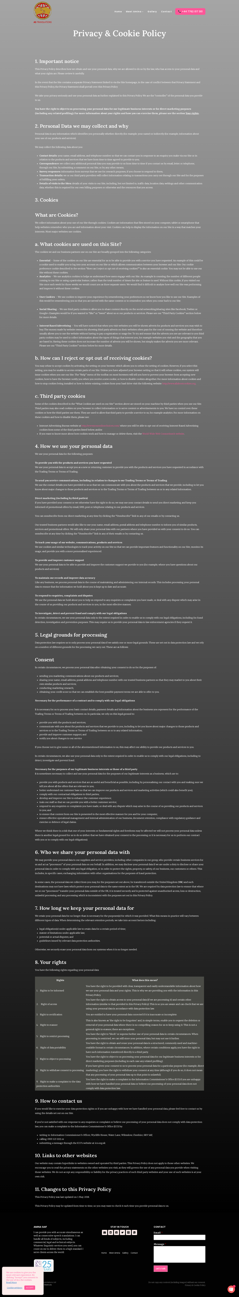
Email (158, 1232)
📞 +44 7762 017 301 (190, 11)
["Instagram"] (128, 1232)
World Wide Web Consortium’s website (163, 433)
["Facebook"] (116, 1232)
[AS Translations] (43, 12)
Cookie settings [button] (14, 1287)
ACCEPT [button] (29, 1287)
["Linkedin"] (110, 1232)
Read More (11, 1282)
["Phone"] (134, 1232)
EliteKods (48, 1284)
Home (118, 11)
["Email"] (104, 1232)
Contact (166, 11)
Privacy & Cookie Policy (195, 1285)
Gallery (152, 11)
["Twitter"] (122, 1232)
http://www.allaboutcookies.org (179, 383)
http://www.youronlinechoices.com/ (100, 425)
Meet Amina (114, 1252)
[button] (142, 11)
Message (160, 1244)
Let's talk (160, 1268)
